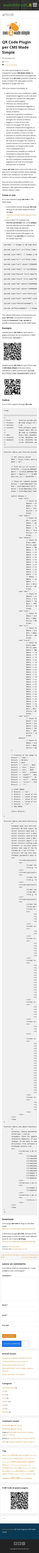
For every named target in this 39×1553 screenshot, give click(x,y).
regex (31, 1471)
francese (15, 1465)
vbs (24, 1478)
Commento (7, 1276)
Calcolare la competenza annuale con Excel (17, 1358)
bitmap (14, 1455)
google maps (27, 1465)
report (17, 1474)
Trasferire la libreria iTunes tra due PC (15, 1361)
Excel (4, 1395)
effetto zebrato (6, 1462)
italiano (16, 1468)
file (7, 1465)
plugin (20, 1249)
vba (21, 1478)
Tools (4, 1398)
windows (28, 1478)
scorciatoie (22, 1474)
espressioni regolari (25, 1461)
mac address (6, 1471)
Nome (5, 1305)
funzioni (21, 1465)
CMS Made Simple (14, 1247)
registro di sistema (8, 1474)
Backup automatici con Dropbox (13, 1374)
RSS (23, 1543)
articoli (10, 1529)
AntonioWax (6, 1425)
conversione (18, 1458)
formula (11, 1465)
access (4, 1455)
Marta (4, 1442)
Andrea (6, 62)
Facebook (19, 1543)
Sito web (5, 1325)
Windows (5, 1412)
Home (4, 1529)
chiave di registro (23, 1455)
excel (4, 1465)
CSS (3, 1391)
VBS (3, 1409)
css (24, 1458)
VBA (3, 1405)
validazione (6, 1478)
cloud (34, 1455)
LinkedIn (15, 1543)
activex (9, 1455)
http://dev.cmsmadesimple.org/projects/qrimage (19, 1241)
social (26, 1474)
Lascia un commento (10, 65)
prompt (26, 1471)
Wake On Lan (17, 1425)
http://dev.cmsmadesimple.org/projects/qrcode (18, 1229)
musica (13, 1471)
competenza (9, 1458)
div (26, 1458)
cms (13, 1249)
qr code (24, 1249)
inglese (11, 1468)
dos (28, 1458)
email (13, 1462)
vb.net (15, 1478)
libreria (24, 1468)
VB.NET (4, 1402)
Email (4, 1315)
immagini (5, 1468)
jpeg (20, 1468)
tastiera (31, 1474)
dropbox (32, 1458)
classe (31, 1455)
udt (34, 1474)
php (16, 1249)
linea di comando (31, 1468)
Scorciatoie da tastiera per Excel (13, 1365)
